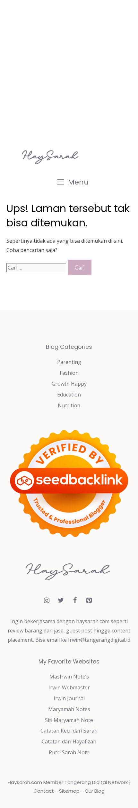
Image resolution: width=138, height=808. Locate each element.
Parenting (69, 361)
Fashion (69, 372)
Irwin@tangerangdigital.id (99, 639)
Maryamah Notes (69, 709)
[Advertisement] (69, 72)
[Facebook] (75, 600)
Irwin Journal (69, 698)
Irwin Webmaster (69, 687)
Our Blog (95, 791)
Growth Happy (69, 383)
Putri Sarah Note (69, 752)
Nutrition (69, 405)
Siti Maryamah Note (69, 720)
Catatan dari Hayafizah (69, 741)
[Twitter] (61, 600)
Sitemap (69, 791)
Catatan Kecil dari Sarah (69, 730)
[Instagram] (46, 600)
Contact (43, 791)
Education (69, 394)
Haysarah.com (25, 782)
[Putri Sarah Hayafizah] (51, 156)
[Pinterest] (89, 600)
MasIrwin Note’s (69, 676)
